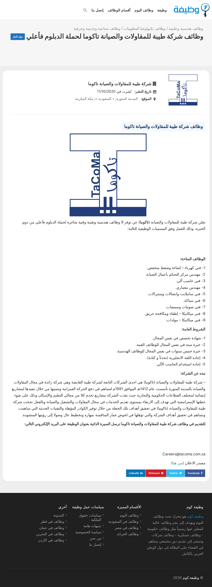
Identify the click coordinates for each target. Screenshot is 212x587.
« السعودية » (104, 99)
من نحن (95, 538)
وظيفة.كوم (191, 578)
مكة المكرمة (84, 99)
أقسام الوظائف (119, 9)
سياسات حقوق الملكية (90, 517)
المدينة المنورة (127, 99)
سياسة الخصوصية (88, 532)
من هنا (177, 463)
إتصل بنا (98, 9)
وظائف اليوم (144, 9)
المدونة (58, 515)
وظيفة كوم (195, 516)
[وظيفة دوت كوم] (191, 10)
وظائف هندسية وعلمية (186, 28)
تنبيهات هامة (92, 526)
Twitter (173, 473)
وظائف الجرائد (128, 534)
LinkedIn (134, 473)
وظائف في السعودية (123, 521)
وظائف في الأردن (51, 540)
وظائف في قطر (52, 521)
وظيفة (162, 9)
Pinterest (154, 473)
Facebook (194, 473)
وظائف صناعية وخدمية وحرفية (96, 28)
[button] (85, 10)
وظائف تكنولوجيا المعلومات (144, 28)
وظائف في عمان (51, 528)
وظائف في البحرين (50, 534)
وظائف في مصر (127, 528)
